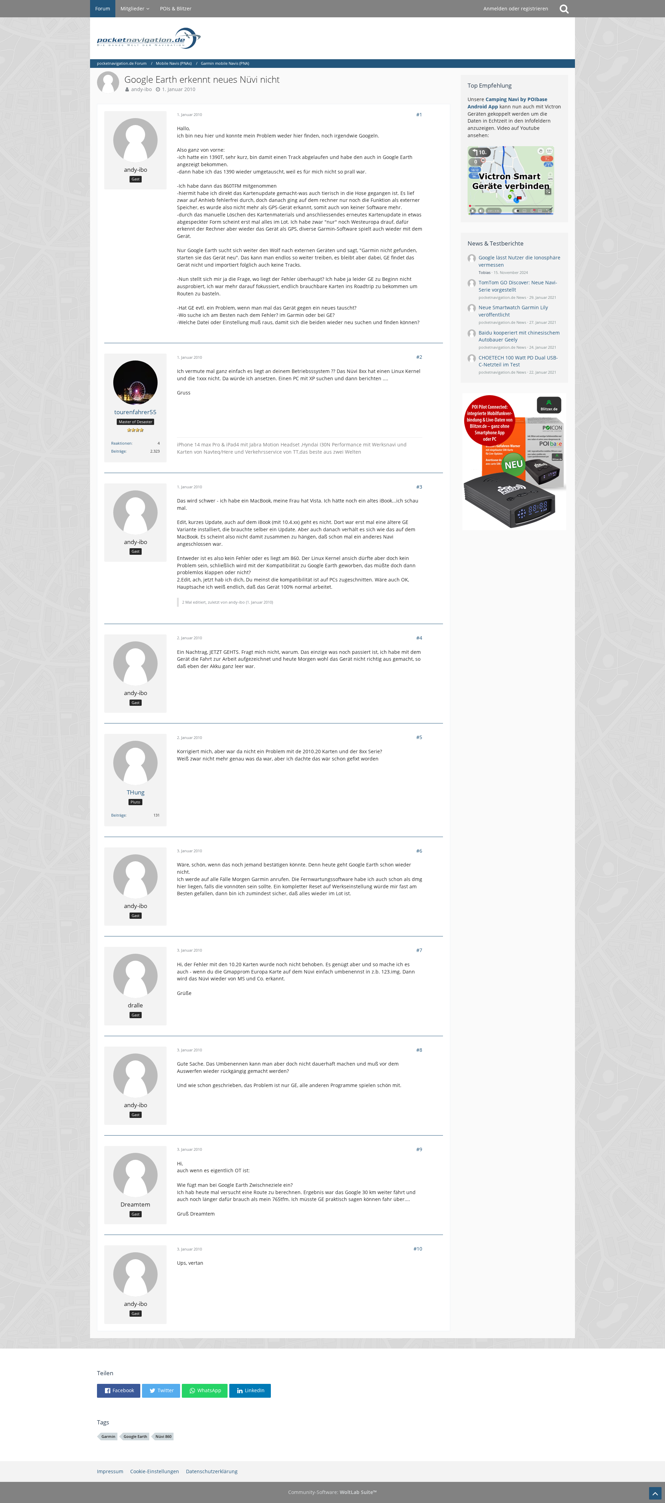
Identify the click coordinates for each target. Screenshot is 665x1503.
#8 (419, 1050)
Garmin (108, 1436)
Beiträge (118, 451)
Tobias (484, 272)
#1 (419, 114)
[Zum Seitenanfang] (655, 1493)
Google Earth (135, 1436)
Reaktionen (121, 443)
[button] (118, 1391)
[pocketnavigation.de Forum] (332, 38)
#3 (419, 486)
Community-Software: (332, 1492)
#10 (418, 1248)
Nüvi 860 (163, 1436)
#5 (419, 737)
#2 (419, 357)
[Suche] (564, 8)
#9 (419, 1149)
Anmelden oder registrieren (516, 8)
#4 (419, 637)
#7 (419, 950)
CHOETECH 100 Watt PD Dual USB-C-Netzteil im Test (518, 361)
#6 (419, 850)
